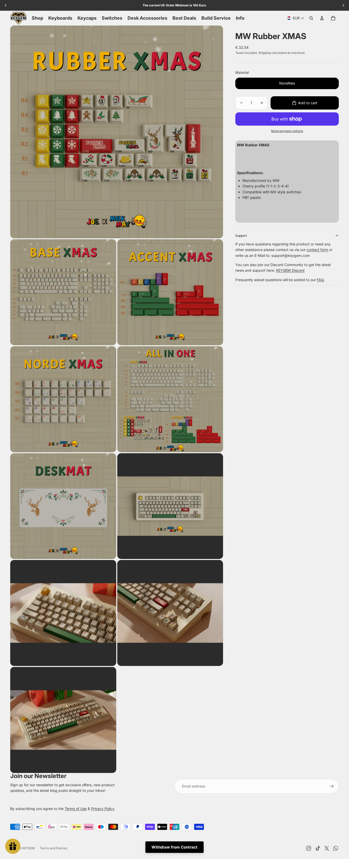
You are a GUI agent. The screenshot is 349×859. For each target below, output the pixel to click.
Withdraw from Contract (174, 847)
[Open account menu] (322, 18)
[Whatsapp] (336, 848)
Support (241, 235)
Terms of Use (76, 808)
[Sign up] (331, 786)
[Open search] (311, 18)
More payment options (287, 131)
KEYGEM (28, 848)
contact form (317, 249)
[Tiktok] (318, 848)
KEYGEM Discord (290, 270)
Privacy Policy (102, 808)
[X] (327, 848)
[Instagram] (309, 848)
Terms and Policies (53, 848)
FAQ (320, 280)
